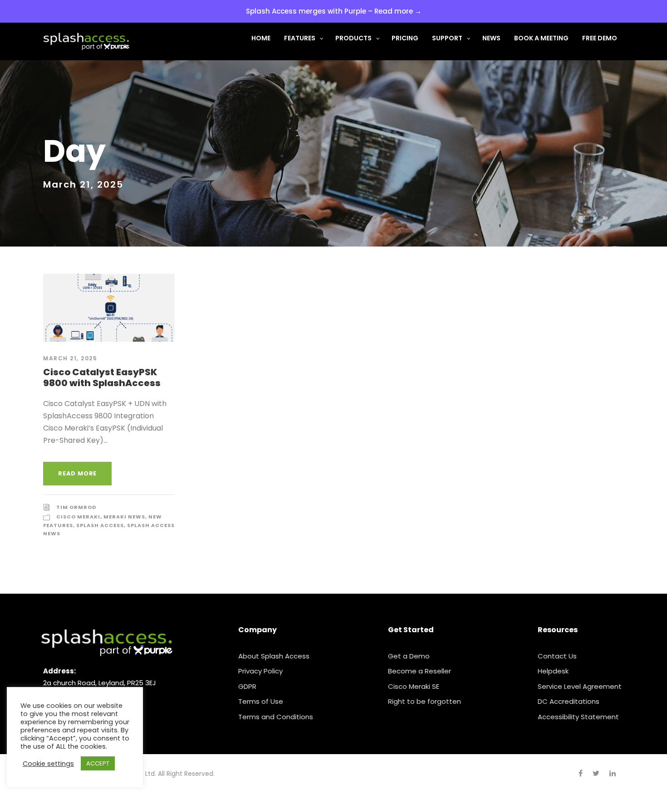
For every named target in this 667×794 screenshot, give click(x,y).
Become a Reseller (419, 671)
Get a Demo (409, 656)
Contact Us (557, 656)
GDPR (247, 686)
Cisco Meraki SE (413, 686)
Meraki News (124, 516)
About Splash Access (273, 656)
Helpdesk (553, 671)
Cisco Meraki (78, 516)
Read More (77, 473)
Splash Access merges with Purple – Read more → (334, 11)
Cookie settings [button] (48, 764)
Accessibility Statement (578, 716)
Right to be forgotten (424, 701)
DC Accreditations (568, 701)
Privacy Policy (260, 671)
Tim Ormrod (76, 507)
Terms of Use (260, 701)
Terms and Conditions (275, 716)
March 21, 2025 (70, 358)
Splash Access (100, 525)
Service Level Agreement (580, 686)
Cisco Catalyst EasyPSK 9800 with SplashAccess (102, 377)
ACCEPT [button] (97, 763)
